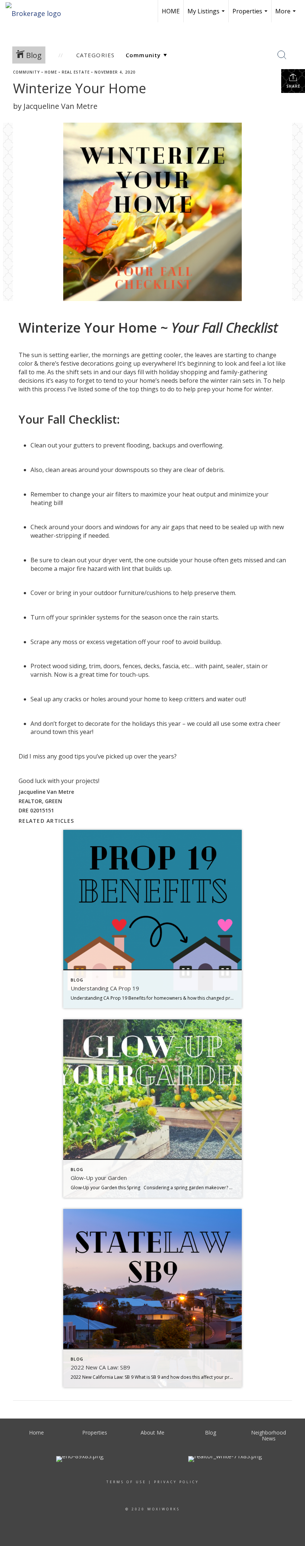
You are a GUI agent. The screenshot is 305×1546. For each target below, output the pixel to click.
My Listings (207, 14)
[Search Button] (282, 55)
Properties (250, 14)
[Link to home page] (37, 11)
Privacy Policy (176, 1481)
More (286, 14)
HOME (171, 11)
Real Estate (76, 72)
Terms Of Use (126, 1481)
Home (51, 72)
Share (293, 86)
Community (26, 72)
